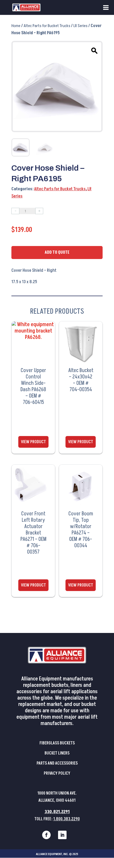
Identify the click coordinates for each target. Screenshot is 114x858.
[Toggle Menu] (106, 7)
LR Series (80, 26)
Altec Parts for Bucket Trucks (47, 26)
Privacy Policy (57, 773)
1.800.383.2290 (66, 819)
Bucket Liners (57, 753)
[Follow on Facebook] (46, 835)
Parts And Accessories (57, 763)
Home (15, 26)
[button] (93, 50)
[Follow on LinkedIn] (62, 835)
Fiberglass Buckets (57, 743)
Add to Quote (57, 252)
